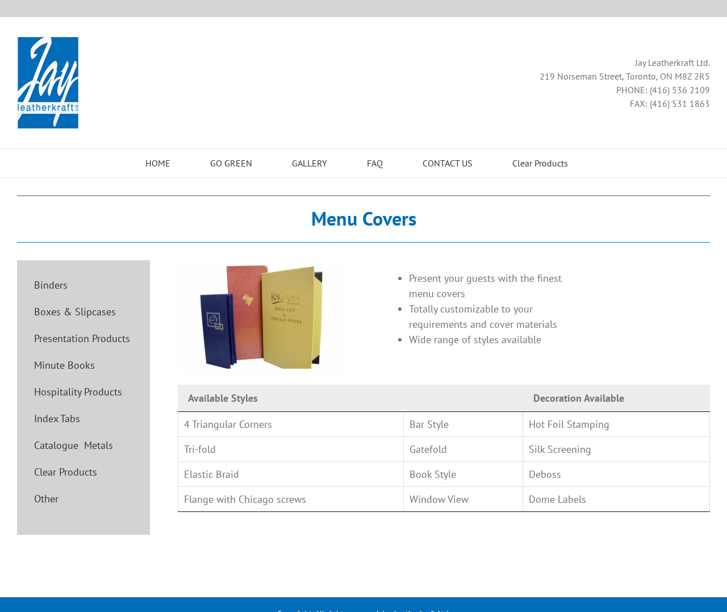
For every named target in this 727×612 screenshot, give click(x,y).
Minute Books (64, 365)
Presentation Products (82, 338)
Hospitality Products (78, 391)
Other (46, 498)
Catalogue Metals (73, 445)
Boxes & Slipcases (75, 311)
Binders (51, 285)
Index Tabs (57, 418)
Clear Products (65, 471)
